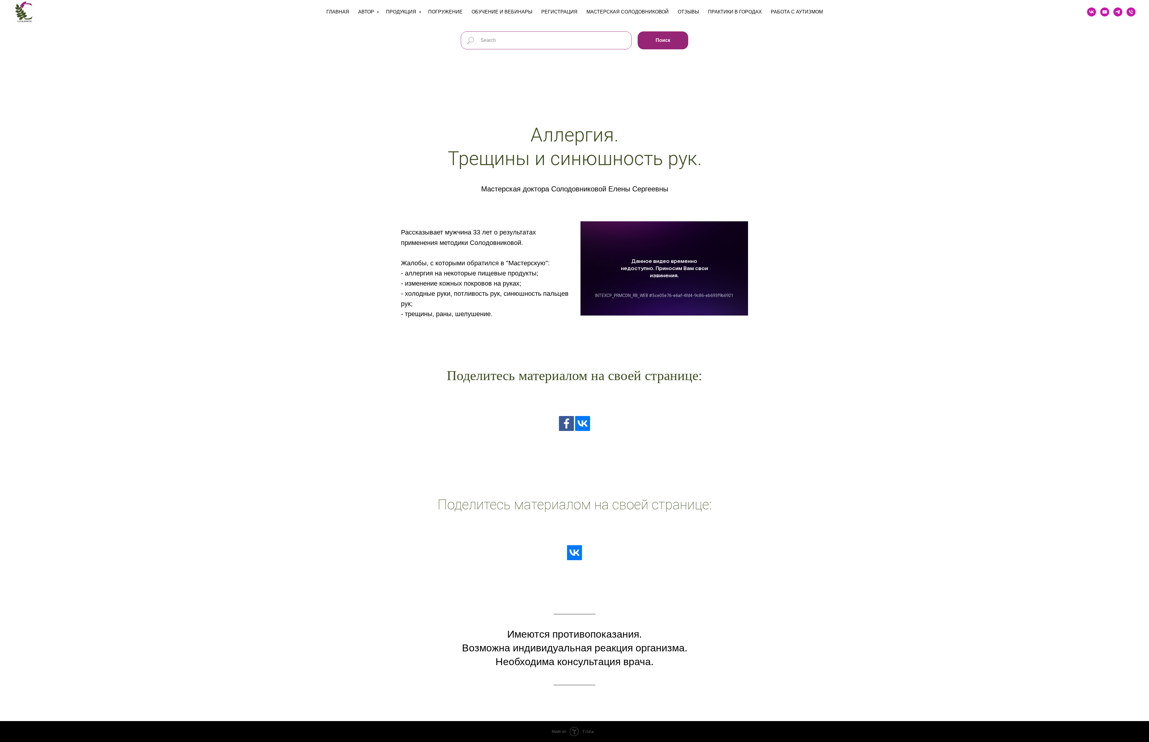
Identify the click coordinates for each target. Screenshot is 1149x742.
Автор (366, 11)
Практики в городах (735, 11)
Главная (337, 11)
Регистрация (559, 11)
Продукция (401, 11)
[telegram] (1117, 11)
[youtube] (1104, 11)
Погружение (445, 11)
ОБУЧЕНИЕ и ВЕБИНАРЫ (502, 11)
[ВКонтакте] (582, 423)
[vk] (1091, 11)
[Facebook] (566, 423)
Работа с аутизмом (797, 11)
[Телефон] (1131, 11)
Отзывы (688, 11)
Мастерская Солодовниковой (627, 11)
